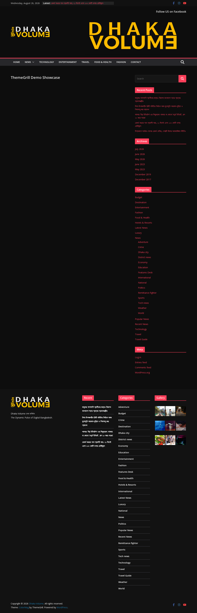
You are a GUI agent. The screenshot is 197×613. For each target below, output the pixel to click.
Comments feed (143, 367)
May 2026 (140, 159)
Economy (142, 262)
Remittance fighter (147, 292)
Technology (46, 62)
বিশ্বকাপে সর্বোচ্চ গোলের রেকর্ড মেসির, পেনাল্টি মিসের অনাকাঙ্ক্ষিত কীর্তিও (160, 131)
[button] (32, 62)
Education (143, 267)
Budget (138, 197)
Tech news (143, 302)
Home (16, 62)
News (28, 62)
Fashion (121, 62)
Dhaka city (143, 252)
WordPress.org (142, 372)
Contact (136, 62)
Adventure (143, 242)
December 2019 (143, 174)
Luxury (138, 232)
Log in (138, 357)
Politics (141, 287)
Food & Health (103, 62)
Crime (141, 247)
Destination (141, 202)
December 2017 (143, 179)
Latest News (141, 227)
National (142, 282)
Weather (142, 307)
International (144, 277)
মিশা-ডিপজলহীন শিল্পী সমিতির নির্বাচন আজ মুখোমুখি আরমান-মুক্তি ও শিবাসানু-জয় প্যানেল (97, 421)
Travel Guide (141, 339)
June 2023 (140, 164)
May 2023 (140, 169)
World (141, 313)
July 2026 (139, 149)
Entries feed (141, 362)
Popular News (142, 319)
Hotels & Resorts (143, 222)
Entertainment (68, 62)
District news (144, 257)
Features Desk (145, 272)
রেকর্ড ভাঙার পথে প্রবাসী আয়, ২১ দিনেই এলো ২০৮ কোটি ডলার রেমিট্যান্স (77, 3)
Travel (85, 62)
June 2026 (140, 154)
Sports (141, 297)
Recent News (141, 324)
